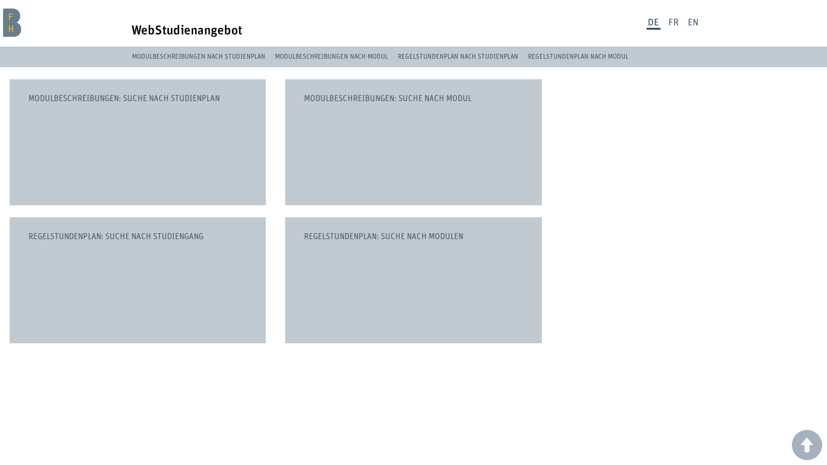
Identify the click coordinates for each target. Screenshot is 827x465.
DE (653, 22)
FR (673, 22)
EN (693, 22)
